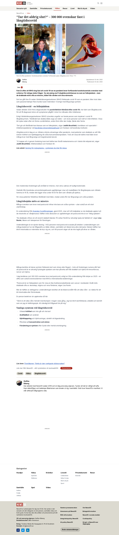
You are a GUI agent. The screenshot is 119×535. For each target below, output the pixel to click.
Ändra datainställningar (70, 529)
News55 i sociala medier (91, 515)
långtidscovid (40, 373)
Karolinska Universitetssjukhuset (47, 128)
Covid (20, 373)
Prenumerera (66, 368)
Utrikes (18, 495)
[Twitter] (23, 530)
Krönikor (49, 473)
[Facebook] (18, 530)
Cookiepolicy (87, 518)
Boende (77, 475)
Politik (18, 493)
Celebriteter (64, 475)
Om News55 (87, 508)
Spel (33, 487)
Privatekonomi (46, 8)
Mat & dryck (82, 8)
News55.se (20, 13)
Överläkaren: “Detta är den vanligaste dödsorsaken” (44, 364)
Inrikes (18, 490)
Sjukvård (34, 475)
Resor (65, 8)
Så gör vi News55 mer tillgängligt (90, 523)
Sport (62, 483)
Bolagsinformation (89, 511)
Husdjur (19, 473)
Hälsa (57, 8)
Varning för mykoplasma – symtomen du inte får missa (46, 148)
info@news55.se (28, 526)
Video (92, 8)
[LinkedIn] (27, 530)
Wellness (34, 478)
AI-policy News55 (66, 522)
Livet (73, 8)
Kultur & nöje (65, 478)
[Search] (98, 3)
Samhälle (33, 8)
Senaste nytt (21, 8)
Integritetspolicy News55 (69, 518)
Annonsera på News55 (68, 511)
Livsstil (63, 473)
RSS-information (66, 515)
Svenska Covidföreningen (42, 211)
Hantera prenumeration (68, 508)
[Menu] (101, 3)
